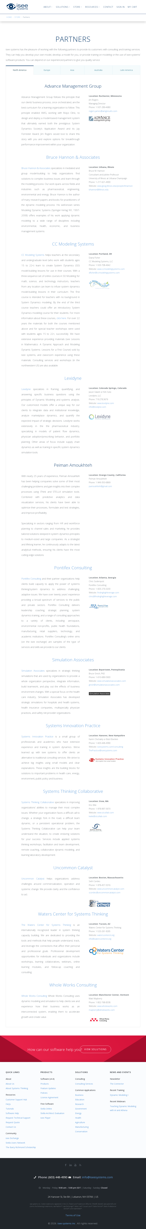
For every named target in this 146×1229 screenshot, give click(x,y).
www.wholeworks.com (107, 1006)
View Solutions (95, 1049)
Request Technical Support (18, 1117)
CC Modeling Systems (73, 244)
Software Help (12, 1113)
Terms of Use (72, 1215)
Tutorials (10, 1108)
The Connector (117, 1083)
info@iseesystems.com (97, 1177)
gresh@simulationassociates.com (104, 684)
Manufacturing (82, 1127)
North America (19, 70)
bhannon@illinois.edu (99, 189)
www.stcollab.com (105, 812)
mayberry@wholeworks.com (102, 1010)
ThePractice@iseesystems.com (103, 750)
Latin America (126, 70)
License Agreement (49, 1097)
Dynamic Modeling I (119, 1095)
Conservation (81, 1131)
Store (17, 17)
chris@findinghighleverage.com (103, 596)
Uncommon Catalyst (73, 867)
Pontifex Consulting (73, 568)
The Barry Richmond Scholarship (21, 1147)
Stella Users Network (15, 1142)
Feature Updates (48, 1088)
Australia (98, 70)
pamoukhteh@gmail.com (100, 486)
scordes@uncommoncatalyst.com (104, 892)
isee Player (45, 1117)
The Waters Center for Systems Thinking (46, 924)
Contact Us (11, 1127)
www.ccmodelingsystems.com (111, 269)
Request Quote (13, 1122)
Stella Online (46, 1108)
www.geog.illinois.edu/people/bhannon (115, 186)
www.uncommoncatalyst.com (110, 888)
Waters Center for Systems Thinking (73, 914)
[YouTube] (75, 1164)
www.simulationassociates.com (111, 681)
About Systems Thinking (17, 1088)
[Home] (17, 6)
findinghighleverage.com (108, 592)
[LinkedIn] (70, 1164)
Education (79, 1099)
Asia (72, 70)
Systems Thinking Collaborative (73, 791)
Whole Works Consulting (73, 985)
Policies (43, 1092)
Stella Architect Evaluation (52, 1113)
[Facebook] (65, 1164)
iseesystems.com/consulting (110, 746)
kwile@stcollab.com (98, 816)
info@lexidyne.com (97, 407)
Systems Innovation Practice (73, 725)
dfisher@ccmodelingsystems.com (104, 272)
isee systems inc (66, 1223)
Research (79, 1104)
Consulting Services (84, 1083)
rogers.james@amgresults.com (103, 111)
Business (79, 1095)
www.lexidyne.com (105, 403)
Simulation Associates (73, 660)
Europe (47, 70)
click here (61, 318)
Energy (78, 1113)
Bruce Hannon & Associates (73, 157)
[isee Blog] (80, 1164)
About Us (10, 1083)
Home (9, 17)
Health (78, 1117)
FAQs (8, 1104)
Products (44, 1083)
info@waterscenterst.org (100, 938)
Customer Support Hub (16, 1099)
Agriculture (80, 1122)
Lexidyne (73, 378)
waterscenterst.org (105, 935)
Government (81, 1108)
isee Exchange (12, 1138)
